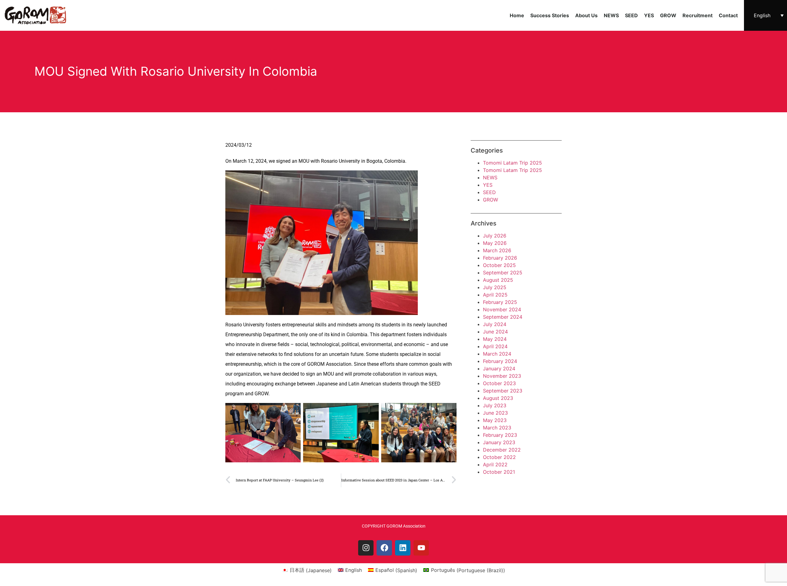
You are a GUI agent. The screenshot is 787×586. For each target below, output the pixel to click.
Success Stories (549, 15)
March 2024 (497, 354)
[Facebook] (384, 548)
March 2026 (497, 250)
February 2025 (500, 302)
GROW (668, 15)
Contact (728, 15)
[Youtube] (421, 548)
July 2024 (494, 324)
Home (517, 15)
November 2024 (502, 309)
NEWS (611, 15)
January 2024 (499, 368)
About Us (586, 15)
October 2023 (499, 383)
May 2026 (495, 243)
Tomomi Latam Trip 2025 (512, 163)
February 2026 (500, 258)
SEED (631, 15)
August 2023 (498, 398)
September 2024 (502, 317)
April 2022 (495, 464)
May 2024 (495, 339)
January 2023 (499, 442)
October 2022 (499, 457)
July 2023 (494, 405)
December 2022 (502, 450)
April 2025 (495, 295)
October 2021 (499, 472)
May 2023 (495, 420)
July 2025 (494, 287)
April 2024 (495, 346)
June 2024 (495, 332)
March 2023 (497, 428)
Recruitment (697, 15)
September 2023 (502, 391)
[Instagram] (366, 548)
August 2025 (498, 280)
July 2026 (494, 236)
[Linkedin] (402, 548)
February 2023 (500, 435)
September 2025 (502, 272)
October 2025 (499, 265)
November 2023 (502, 376)
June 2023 (495, 413)
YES (649, 15)
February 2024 (500, 361)
